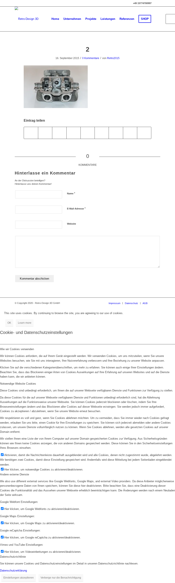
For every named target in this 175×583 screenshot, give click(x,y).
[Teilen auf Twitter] (45, 133)
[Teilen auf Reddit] (130, 133)
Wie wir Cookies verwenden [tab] (17, 349)
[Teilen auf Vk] (116, 133)
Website (71, 223)
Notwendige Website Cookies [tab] (18, 383)
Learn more (24, 322)
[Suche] (156, 19)
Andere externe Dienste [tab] (14, 474)
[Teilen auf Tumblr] (102, 133)
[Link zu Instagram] (157, 3)
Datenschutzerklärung (13, 570)
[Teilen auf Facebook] (31, 133)
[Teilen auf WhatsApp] (59, 133)
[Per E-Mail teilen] (144, 133)
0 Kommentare (90, 58)
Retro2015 (113, 58)
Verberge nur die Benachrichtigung (61, 577)
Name (71, 193)
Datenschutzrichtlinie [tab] (13, 556)
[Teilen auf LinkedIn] (88, 133)
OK (9, 322)
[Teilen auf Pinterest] (73, 133)
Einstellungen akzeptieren (18, 577)
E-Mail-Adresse (76, 208)
